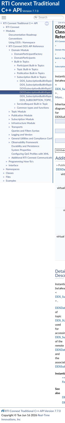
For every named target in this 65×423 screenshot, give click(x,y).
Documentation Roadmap (23, 35)
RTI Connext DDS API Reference (26, 46)
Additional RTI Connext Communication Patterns (37, 158)
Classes (10, 173)
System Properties (21, 150)
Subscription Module (22, 119)
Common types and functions (33, 108)
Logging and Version (21, 135)
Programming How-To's (21, 161)
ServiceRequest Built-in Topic (32, 104)
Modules (10, 31)
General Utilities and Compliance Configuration (36, 138)
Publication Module (21, 115)
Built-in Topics (21, 62)
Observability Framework (24, 142)
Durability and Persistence (25, 146)
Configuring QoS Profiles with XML (30, 154)
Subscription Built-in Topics (31, 77)
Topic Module (18, 112)
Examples (11, 181)
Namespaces (12, 169)
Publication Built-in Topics (31, 73)
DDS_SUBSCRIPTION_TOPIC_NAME (39, 100)
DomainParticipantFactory (28, 54)
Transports (17, 127)
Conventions (15, 39)
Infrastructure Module (23, 123)
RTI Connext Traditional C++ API (20, 23)
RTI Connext (12, 27)
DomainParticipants (24, 58)
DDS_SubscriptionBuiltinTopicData (38, 81)
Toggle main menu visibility (4, 17)
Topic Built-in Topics (27, 69)
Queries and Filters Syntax (25, 131)
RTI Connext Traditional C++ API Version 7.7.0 (33, 411)
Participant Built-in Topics (30, 65)
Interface (13, 165)
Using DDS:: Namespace (22, 42)
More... (59, 97)
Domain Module (20, 50)
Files (8, 177)
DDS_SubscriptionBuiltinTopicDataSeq (40, 85)
